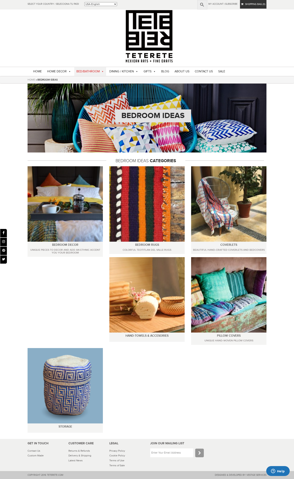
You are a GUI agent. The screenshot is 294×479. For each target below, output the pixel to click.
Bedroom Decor (65, 245)
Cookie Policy (117, 455)
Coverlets (228, 245)
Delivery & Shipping (79, 455)
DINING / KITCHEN (121, 71)
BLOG (165, 71)
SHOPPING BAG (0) (254, 4)
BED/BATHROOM (88, 71)
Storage (65, 426)
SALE (221, 71)
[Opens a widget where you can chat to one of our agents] (278, 471)
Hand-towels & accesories (147, 335)
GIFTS (148, 71)
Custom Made (36, 455)
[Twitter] (3, 259)
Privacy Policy (117, 450)
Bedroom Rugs (147, 245)
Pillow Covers (229, 335)
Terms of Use (116, 460)
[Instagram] (3, 242)
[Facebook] (3, 233)
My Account (215, 4)
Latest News (75, 460)
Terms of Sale (117, 465)
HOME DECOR (57, 71)
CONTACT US (204, 71)
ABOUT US (182, 71)
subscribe (231, 4)
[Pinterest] (3, 250)
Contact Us (34, 450)
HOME (37, 71)
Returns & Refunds (79, 450)
